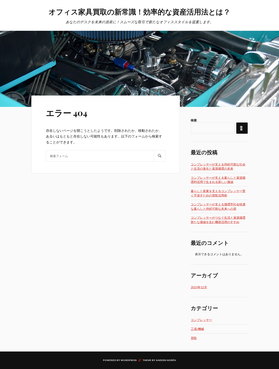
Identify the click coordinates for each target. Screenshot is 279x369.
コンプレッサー (201, 320)
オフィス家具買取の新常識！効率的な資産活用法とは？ (139, 11)
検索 (194, 120)
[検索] (159, 156)
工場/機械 (197, 329)
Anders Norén (166, 360)
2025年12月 (199, 287)
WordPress (129, 360)
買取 (194, 338)
